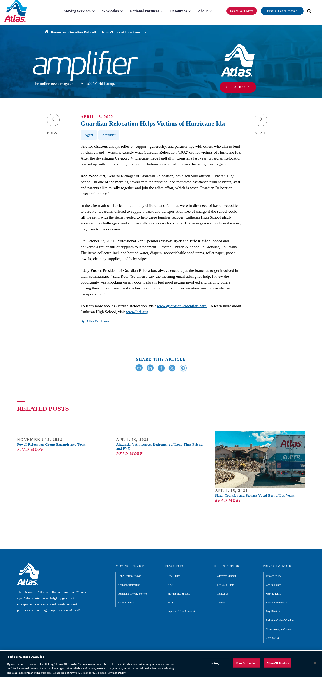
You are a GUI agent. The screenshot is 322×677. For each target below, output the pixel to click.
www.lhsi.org (137, 312)
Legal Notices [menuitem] (273, 611)
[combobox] (307, 11)
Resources (58, 32)
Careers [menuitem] (221, 602)
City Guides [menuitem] (174, 575)
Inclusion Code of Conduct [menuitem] (280, 620)
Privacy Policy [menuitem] (273, 575)
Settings (215, 663)
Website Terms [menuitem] (273, 593)
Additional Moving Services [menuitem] (133, 593)
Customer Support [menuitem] (226, 575)
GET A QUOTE (237, 87)
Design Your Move (241, 10)
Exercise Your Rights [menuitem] (277, 602)
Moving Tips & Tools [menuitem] (179, 593)
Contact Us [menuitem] (222, 593)
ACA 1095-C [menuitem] (273, 638)
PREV (52, 133)
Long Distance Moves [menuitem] (129, 575)
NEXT (260, 133)
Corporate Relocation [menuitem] (129, 584)
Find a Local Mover (282, 10)
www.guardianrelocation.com (182, 306)
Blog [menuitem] (170, 584)
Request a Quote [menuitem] (225, 584)
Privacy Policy (117, 672)
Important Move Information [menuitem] (182, 611)
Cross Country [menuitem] (126, 602)
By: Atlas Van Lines (95, 321)
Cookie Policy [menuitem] (273, 584)
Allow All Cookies (277, 663)
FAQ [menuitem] (170, 602)
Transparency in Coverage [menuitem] (279, 629)
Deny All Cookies (246, 663)
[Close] (315, 663)
